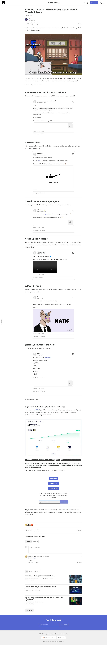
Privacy (52, 634)
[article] (53, 579)
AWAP (37, 410)
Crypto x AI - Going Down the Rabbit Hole (39, 576)
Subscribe (94, 3)
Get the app (61, 637)
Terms (57, 634)
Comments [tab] (28, 541)
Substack (45, 641)
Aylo (30, 18)
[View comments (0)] (41, 593)
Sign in (102, 3)
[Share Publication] (87, 2)
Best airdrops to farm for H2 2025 (34, 602)
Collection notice (63, 634)
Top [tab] (27, 571)
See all (28, 610)
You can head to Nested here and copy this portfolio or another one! (53, 460)
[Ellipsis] (81, 556)
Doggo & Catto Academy (35, 556)
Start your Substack (49, 637)
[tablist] (32, 541)
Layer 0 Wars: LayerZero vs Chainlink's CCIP (41, 587)
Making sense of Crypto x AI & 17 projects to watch (39, 578)
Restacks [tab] (35, 541)
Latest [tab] (31, 571)
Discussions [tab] (37, 571)
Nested (62, 407)
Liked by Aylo (33, 558)
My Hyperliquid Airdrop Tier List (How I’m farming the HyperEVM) (44, 599)
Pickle (33, 590)
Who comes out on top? (31, 589)
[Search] (84, 2)
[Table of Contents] (2, 322)
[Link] (23, 92)
